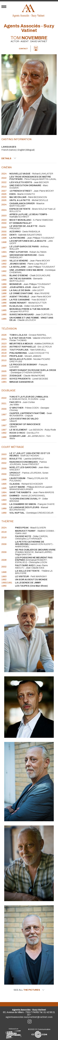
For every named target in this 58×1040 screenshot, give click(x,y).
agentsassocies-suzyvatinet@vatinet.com (29, 1017)
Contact (23, 49)
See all (27, 990)
